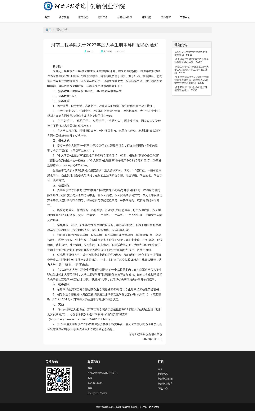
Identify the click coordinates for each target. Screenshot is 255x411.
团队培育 (147, 17)
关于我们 (64, 17)
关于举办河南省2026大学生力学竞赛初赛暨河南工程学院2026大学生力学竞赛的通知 (191, 80)
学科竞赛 (166, 17)
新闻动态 (83, 17)
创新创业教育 (165, 383)
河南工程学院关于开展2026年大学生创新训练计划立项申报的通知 (191, 69)
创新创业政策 (124, 17)
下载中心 (185, 17)
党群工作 (103, 17)
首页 (47, 17)
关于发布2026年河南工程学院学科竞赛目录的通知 (191, 61)
